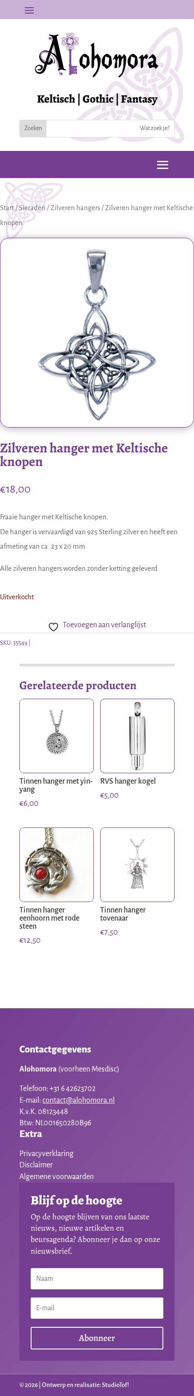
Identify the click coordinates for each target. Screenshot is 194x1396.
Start (7, 208)
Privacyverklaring (46, 1154)
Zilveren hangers (75, 208)
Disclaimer (36, 1165)
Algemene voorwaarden (56, 1177)
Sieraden (32, 208)
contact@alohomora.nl (78, 1100)
